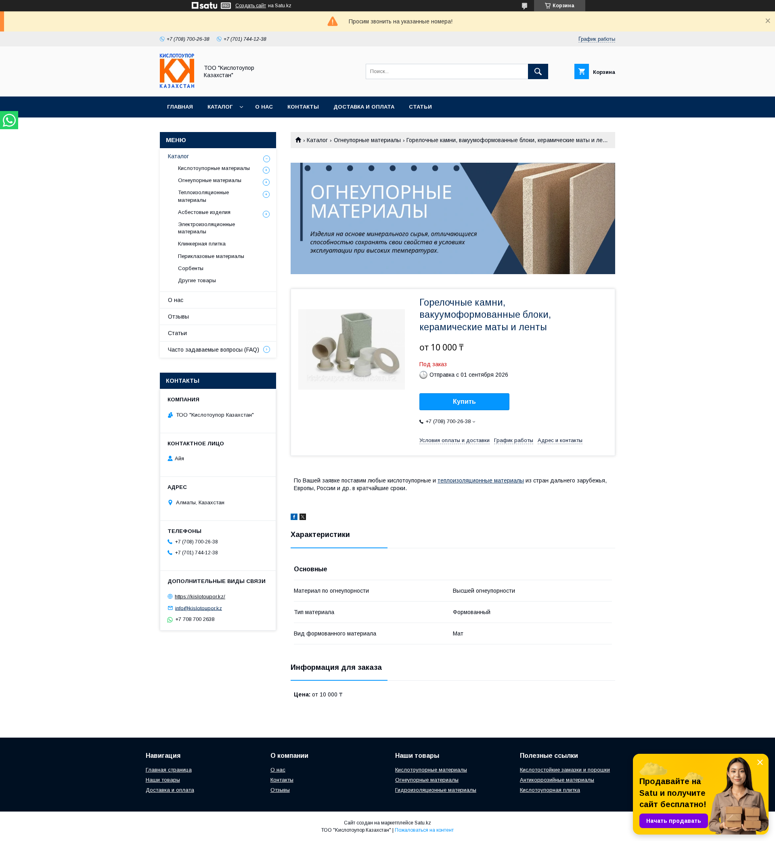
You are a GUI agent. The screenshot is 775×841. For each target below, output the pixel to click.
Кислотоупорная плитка (550, 790)
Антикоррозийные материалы (557, 780)
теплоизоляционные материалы (481, 480)
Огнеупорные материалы (367, 140)
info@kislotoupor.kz (198, 608)
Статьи (420, 107)
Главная (180, 107)
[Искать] (538, 71)
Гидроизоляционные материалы (435, 790)
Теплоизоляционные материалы (203, 196)
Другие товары (197, 280)
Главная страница (169, 770)
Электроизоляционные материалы (206, 228)
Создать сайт (250, 5)
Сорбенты (190, 268)
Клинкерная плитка (202, 244)
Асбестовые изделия (204, 212)
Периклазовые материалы (211, 256)
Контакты (303, 107)
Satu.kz (423, 823)
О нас (264, 107)
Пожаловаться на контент (424, 830)
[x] (303, 518)
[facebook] (294, 518)
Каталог (219, 107)
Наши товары (163, 780)
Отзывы (178, 316)
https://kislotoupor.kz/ (200, 597)
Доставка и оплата (363, 107)
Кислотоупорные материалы (214, 168)
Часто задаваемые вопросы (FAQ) (213, 349)
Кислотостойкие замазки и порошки (565, 770)
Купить (464, 401)
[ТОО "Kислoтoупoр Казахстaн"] (177, 86)
